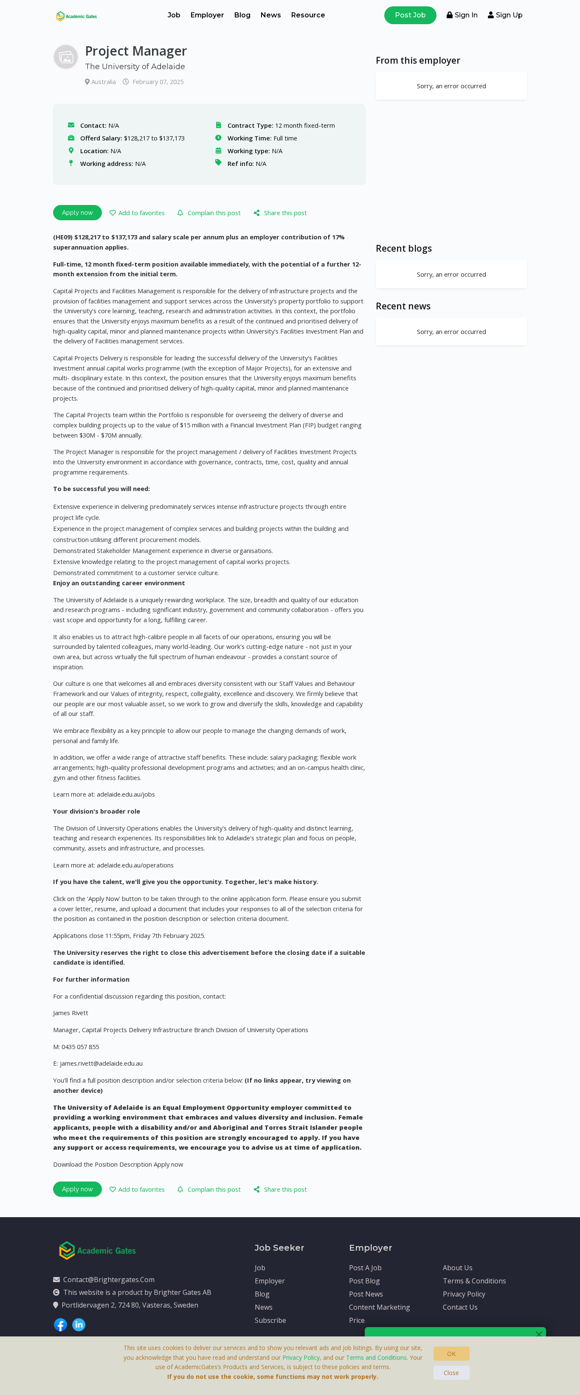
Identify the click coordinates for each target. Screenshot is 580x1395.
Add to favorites (141, 212)
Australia (104, 81)
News (271, 15)
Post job (410, 15)
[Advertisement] (451, 171)
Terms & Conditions (474, 1281)
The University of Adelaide (135, 66)
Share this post (285, 212)
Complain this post (214, 212)
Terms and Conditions (376, 1357)
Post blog (364, 1281)
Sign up (509, 15)
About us (458, 1267)
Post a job (365, 1267)
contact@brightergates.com (109, 1279)
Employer (207, 15)
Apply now (77, 212)
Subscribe (270, 1320)
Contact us (460, 1307)
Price (357, 1320)
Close (451, 1373)
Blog (242, 15)
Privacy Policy (464, 1294)
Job (174, 15)
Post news (366, 1294)
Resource (308, 15)
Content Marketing (379, 1307)
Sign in (466, 15)
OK (451, 1354)
